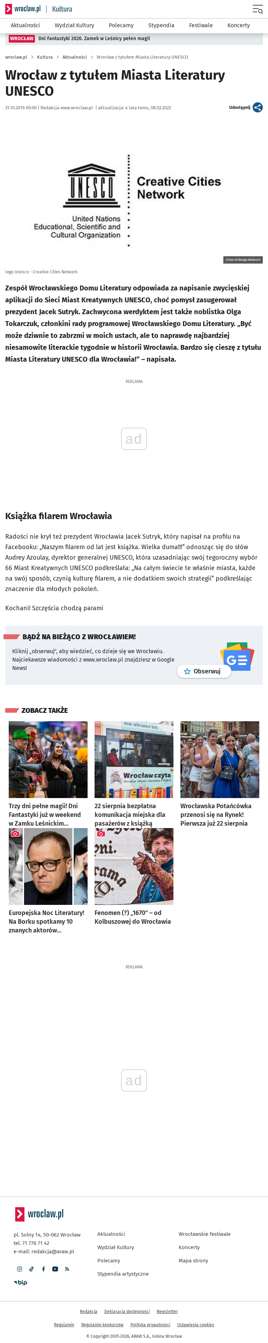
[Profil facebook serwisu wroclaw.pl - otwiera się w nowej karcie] (43, 1269)
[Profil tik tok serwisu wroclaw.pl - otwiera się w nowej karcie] (31, 1269)
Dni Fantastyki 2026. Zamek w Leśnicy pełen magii (94, 39)
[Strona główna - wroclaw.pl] (22, 9)
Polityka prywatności (150, 1324)
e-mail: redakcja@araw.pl (44, 1251)
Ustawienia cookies (195, 1324)
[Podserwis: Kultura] (59, 9)
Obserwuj (212, 671)
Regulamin (64, 1324)
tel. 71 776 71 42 (31, 1243)
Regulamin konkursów (102, 1324)
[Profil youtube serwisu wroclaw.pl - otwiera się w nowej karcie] (55, 1269)
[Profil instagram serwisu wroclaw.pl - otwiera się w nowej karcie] (19, 1269)
